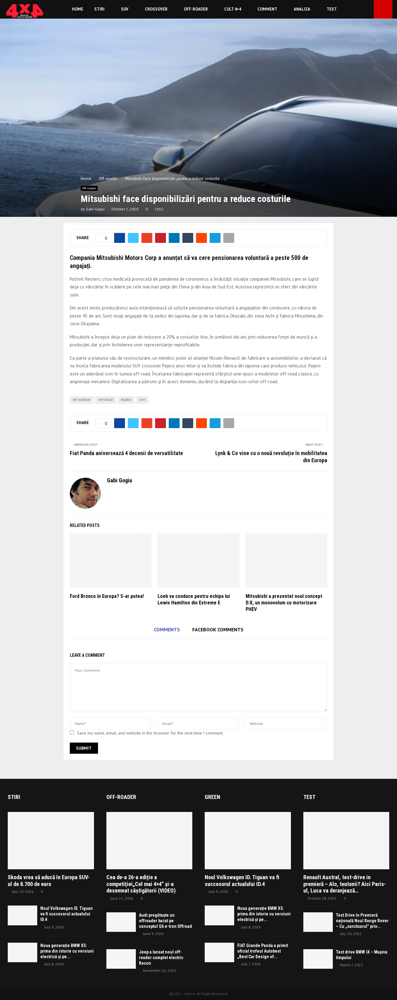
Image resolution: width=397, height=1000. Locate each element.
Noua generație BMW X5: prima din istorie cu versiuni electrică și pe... (67, 951)
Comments (167, 629)
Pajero (126, 400)
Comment (267, 9)
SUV (124, 9)
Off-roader (196, 9)
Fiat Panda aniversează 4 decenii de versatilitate (126, 453)
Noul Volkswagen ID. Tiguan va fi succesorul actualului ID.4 (66, 914)
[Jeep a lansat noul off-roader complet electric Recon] (121, 959)
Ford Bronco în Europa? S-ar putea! (107, 596)
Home (77, 9)
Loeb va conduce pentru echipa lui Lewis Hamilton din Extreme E (194, 599)
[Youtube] (367, 9)
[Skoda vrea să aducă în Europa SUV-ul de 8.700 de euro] (51, 840)
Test (332, 9)
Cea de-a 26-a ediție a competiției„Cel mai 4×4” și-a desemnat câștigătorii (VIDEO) (141, 884)
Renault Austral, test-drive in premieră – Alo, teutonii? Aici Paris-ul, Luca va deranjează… (344, 884)
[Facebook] (360, 9)
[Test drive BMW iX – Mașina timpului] (318, 959)
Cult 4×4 (232, 9)
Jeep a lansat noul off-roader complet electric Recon (161, 958)
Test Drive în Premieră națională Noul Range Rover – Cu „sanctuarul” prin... (362, 921)
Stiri (99, 9)
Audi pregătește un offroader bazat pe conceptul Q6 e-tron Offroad (165, 921)
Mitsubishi (81, 400)
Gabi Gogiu (95, 209)
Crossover (156, 9)
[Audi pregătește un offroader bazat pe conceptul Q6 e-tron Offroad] (121, 922)
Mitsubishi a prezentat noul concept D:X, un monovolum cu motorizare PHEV (284, 602)
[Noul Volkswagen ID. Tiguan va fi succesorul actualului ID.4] (22, 915)
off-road (105, 400)
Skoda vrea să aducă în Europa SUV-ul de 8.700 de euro (49, 880)
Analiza (302, 9)
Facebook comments (217, 629)
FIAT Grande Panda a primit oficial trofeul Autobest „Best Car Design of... (262, 951)
